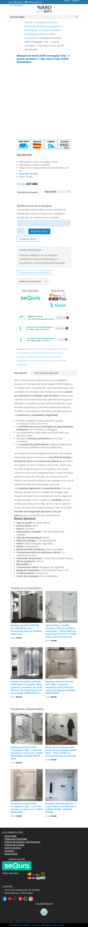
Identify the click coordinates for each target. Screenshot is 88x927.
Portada (28, 22)
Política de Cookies (14, 844)
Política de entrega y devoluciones (22, 841)
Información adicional (46, 372)
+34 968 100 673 (17, 2)
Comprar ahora (27, 238)
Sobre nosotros (12, 847)
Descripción (20, 372)
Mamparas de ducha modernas (34, 353)
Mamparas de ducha (46, 22)
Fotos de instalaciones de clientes (22, 889)
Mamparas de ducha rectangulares (42, 26)
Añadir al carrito (39, 231)
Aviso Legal (10, 835)
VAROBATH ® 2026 (19, 925)
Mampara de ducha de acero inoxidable (41, 349)
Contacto (75, 1)
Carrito (67, 1)
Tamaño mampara (27, 192)
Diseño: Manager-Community (48, 925)
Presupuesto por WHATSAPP (34, 272)
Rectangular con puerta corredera (42, 30)
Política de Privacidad (15, 838)
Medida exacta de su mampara (34, 205)
